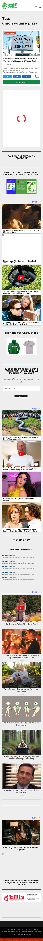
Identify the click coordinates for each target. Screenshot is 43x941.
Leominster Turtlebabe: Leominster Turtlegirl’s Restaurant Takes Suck (20, 60)
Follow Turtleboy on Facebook (21, 157)
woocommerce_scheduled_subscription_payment (18, 574)
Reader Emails (10, 33)
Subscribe (21, 396)
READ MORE (21, 82)
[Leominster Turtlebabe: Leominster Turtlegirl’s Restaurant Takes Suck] (21, 43)
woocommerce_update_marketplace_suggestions (18, 557)
